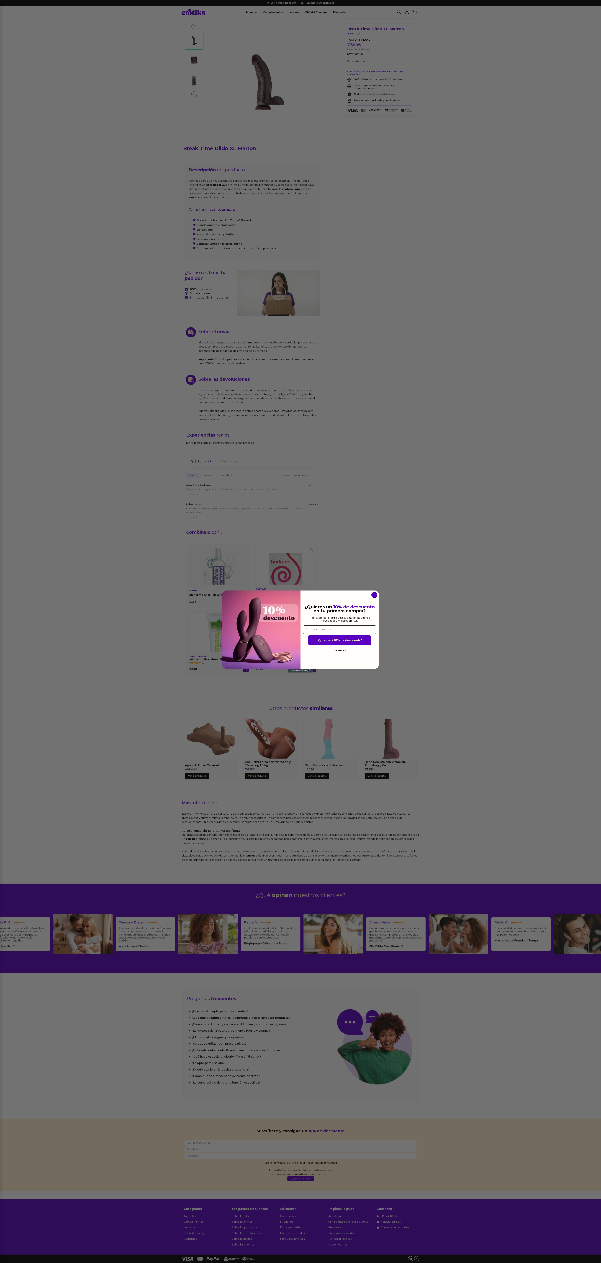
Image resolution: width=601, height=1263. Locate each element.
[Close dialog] (374, 595)
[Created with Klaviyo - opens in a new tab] (300, 670)
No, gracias (340, 650)
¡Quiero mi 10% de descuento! (339, 640)
